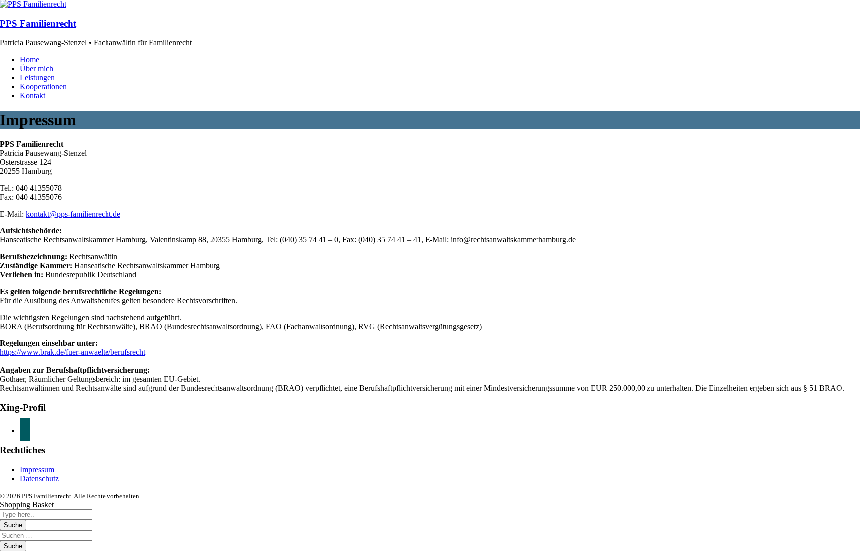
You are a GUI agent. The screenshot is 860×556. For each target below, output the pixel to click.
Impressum (37, 469)
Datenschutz (39, 478)
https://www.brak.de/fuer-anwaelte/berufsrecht (72, 352)
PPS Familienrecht (38, 23)
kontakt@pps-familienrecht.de (73, 214)
